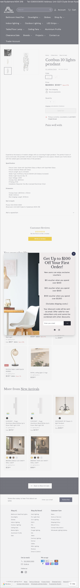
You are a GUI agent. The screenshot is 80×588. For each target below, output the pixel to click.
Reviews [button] (8, 584)
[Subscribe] (67, 323)
